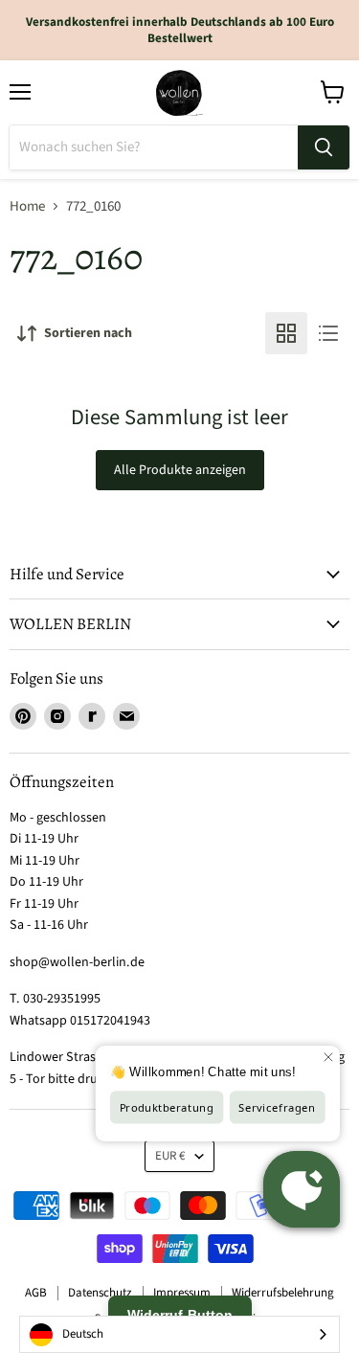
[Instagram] (57, 716)
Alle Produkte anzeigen (180, 470)
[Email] (126, 716)
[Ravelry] (92, 716)
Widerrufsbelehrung (283, 1292)
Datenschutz (100, 1292)
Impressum (182, 1292)
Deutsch (82, 1333)
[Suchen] (323, 147)
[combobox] (179, 1334)
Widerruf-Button (180, 1314)
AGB (36, 1292)
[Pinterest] (23, 716)
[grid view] (286, 333)
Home (27, 206)
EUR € (170, 1155)
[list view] (328, 333)
